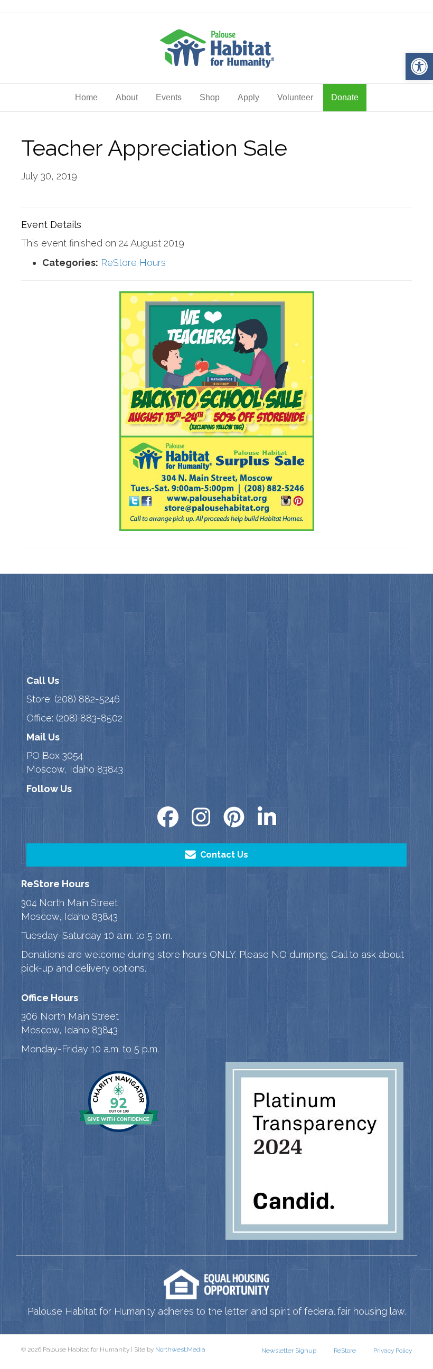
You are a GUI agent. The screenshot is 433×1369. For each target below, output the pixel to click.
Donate (345, 97)
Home (86, 97)
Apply (248, 97)
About (127, 97)
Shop (210, 97)
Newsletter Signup (288, 1350)
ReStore (345, 1350)
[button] (419, 66)
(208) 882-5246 (87, 699)
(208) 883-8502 (89, 718)
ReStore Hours (133, 262)
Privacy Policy (392, 1350)
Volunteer (295, 97)
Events (169, 97)
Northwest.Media (180, 1349)
